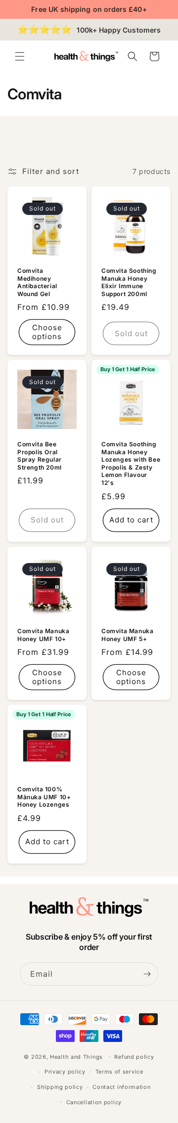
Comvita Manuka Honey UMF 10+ (43, 635)
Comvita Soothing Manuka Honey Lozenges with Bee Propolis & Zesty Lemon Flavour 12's (130, 463)
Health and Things (76, 1056)
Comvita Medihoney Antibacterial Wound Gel (37, 282)
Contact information (121, 1086)
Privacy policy (65, 1071)
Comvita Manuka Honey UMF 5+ (127, 635)
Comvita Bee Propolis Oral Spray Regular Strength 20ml (39, 455)
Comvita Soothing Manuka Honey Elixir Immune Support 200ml (129, 282)
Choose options (47, 332)
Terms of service (119, 1071)
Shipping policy (60, 1086)
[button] (20, 56)
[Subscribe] (147, 974)
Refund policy (134, 1056)
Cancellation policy (94, 1102)
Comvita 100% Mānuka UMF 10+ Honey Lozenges (44, 796)
